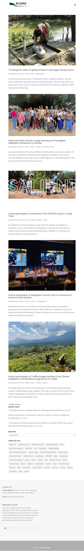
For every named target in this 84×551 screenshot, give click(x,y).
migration (30, 464)
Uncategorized (41, 301)
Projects (39, 147)
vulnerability (13, 471)
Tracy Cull (55, 468)
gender (27, 460)
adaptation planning (52, 444)
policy (54, 464)
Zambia (27, 471)
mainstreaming (14, 464)
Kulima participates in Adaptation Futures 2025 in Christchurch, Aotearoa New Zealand (40, 296)
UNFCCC (69, 468)
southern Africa (37, 468)
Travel (52, 147)
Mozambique (39, 464)
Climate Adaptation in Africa (17, 452)
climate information (15, 456)
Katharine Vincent (17, 74)
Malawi (23, 464)
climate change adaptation (48, 452)
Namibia (48, 464)
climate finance (63, 452)
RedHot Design (46, 547)
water (20, 471)
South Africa (27, 468)
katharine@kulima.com (15, 497)
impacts (40, 460)
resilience (12, 468)
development (64, 456)
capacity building (53, 448)
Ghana (34, 460)
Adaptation (12, 444)
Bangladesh (42, 448)
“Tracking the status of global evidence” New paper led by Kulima (41, 69)
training (62, 468)
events (38, 383)
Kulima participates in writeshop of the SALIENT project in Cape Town (40, 214)
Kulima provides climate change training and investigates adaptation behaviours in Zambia (37, 141)
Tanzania (47, 468)
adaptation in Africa (38, 444)
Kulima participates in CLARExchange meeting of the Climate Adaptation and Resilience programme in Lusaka (38, 377)
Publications (40, 74)
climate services (28, 456)
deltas (56, 456)
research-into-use (64, 464)
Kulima (65, 460)
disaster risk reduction (16, 460)
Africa (62, 444)
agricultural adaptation (16, 448)
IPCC (46, 460)
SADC (19, 468)
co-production (39, 456)
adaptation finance (24, 444)
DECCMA (49, 456)
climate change (33, 452)
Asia (35, 448)
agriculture (28, 448)
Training (46, 147)
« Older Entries (14, 404)
